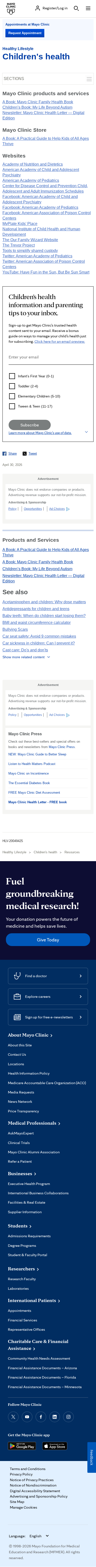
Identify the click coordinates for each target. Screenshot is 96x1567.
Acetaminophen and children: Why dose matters (44, 602)
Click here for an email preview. (59, 341)
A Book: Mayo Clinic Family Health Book (37, 102)
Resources (72, 852)
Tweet (33, 453)
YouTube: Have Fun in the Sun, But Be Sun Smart (45, 272)
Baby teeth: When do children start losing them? (44, 616)
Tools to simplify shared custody (30, 251)
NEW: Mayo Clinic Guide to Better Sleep (37, 754)
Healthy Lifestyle (17, 49)
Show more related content (23, 657)
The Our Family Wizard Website (30, 240)
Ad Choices (57, 509)
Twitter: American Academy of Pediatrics (37, 256)
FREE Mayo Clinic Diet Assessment (34, 792)
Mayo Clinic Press (62, 747)
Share (12, 453)
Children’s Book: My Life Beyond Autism (37, 107)
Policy (12, 509)
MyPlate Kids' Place (19, 224)
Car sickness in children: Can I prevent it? (38, 643)
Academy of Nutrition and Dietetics (32, 164)
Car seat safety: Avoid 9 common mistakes (39, 636)
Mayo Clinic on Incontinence (28, 773)
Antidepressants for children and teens (35, 609)
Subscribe (29, 424)
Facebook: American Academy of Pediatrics (40, 207)
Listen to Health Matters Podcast (31, 764)
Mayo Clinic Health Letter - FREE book (37, 802)
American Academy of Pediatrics (30, 180)
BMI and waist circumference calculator (36, 622)
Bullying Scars (15, 629)
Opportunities (33, 509)
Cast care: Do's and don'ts (25, 650)
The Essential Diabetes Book (29, 783)
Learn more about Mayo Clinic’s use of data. (40, 433)
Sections (14, 79)
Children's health (36, 56)
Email (10, 371)
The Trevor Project (18, 245)
